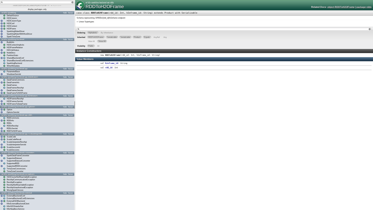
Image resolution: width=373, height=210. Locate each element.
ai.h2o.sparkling (8, 13)
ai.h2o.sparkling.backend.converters (17, 153)
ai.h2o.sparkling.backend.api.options (18, 107)
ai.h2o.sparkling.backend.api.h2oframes (19, 96)
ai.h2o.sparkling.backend (12, 39)
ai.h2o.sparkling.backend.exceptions (18, 174)
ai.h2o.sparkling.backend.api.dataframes (19, 77)
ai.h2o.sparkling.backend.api (14, 69)
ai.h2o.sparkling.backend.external (16, 193)
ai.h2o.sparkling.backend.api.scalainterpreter (21, 134)
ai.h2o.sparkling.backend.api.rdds (16, 115)
